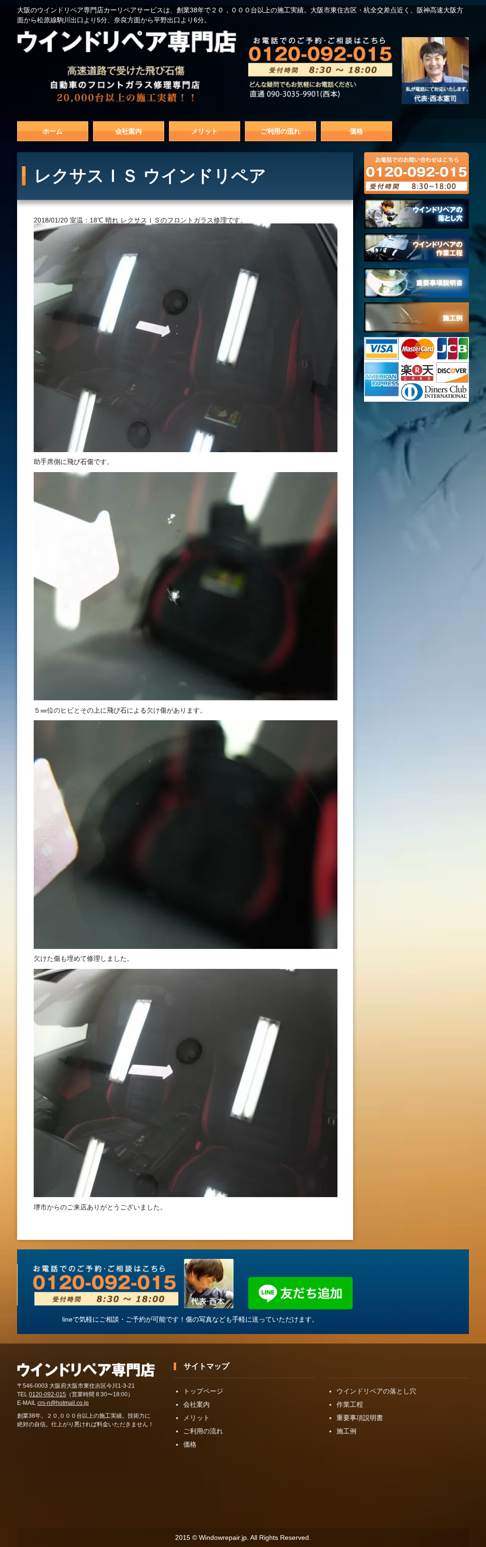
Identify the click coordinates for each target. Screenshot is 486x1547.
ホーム (53, 131)
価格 (356, 131)
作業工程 (349, 1404)
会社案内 (128, 131)
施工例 (346, 1431)
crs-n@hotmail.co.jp (63, 1403)
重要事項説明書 (359, 1417)
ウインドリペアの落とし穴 (376, 1391)
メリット (204, 131)
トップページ (203, 1391)
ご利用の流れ (280, 131)
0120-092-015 (47, 1394)
